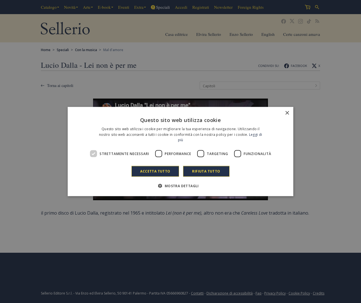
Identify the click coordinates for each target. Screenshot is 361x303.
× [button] (287, 113)
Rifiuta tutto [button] (206, 171)
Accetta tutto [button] (155, 171)
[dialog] (180, 151)
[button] (180, 185)
